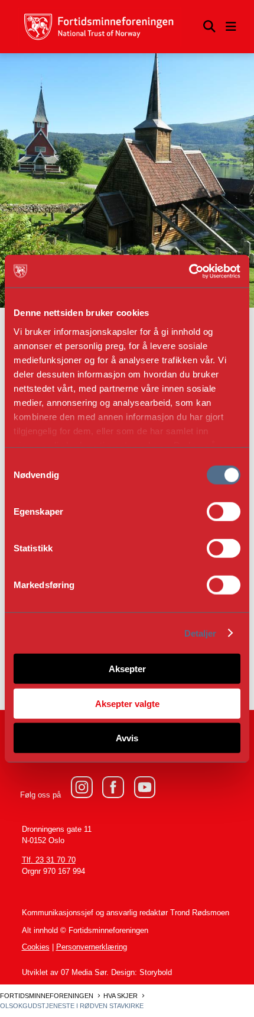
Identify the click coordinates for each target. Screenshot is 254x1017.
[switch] (223, 511)
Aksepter (127, 669)
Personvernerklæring (91, 946)
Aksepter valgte (127, 703)
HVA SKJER (120, 995)
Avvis (127, 738)
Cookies (36, 946)
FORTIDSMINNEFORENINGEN (46, 995)
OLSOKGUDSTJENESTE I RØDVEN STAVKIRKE (72, 1005)
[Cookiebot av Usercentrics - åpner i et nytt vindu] (188, 271)
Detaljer (200, 633)
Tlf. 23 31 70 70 (49, 859)
